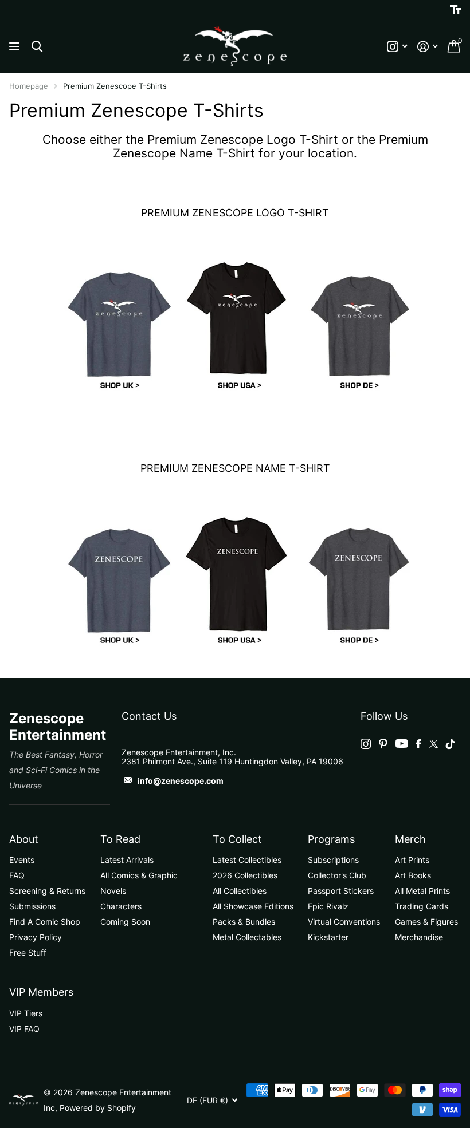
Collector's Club (337, 875)
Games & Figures (426, 921)
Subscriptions (333, 860)
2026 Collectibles (245, 875)
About (23, 839)
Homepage (28, 85)
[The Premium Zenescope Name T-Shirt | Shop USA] (235, 578)
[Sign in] (427, 47)
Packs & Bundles (244, 921)
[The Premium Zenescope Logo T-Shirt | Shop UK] (115, 323)
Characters (121, 906)
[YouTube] (401, 743)
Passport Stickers (341, 891)
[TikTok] (450, 744)
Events (21, 860)
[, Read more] (397, 47)
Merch (410, 839)
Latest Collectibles (247, 860)
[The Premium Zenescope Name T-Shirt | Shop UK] (115, 578)
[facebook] (418, 743)
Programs (331, 839)
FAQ (17, 875)
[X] (433, 744)
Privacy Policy (35, 937)
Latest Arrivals (127, 860)
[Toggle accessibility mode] (455, 9)
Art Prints (412, 860)
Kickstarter (328, 937)
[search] (37, 47)
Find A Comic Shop (44, 921)
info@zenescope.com (181, 781)
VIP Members (41, 992)
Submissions (32, 906)
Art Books (413, 875)
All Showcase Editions (253, 906)
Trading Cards (421, 906)
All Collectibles (240, 891)
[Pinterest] (383, 744)
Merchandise (419, 937)
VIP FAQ (24, 1029)
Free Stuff (27, 952)
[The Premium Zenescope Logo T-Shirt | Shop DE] (355, 323)
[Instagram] (366, 744)
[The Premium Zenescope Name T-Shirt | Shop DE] (355, 578)
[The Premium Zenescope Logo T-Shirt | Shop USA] (235, 323)
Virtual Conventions (344, 921)
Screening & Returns (47, 891)
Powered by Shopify (98, 1108)
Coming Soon (125, 921)
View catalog (15, 47)
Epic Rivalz (328, 906)
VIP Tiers (25, 1013)
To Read (120, 839)
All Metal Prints (422, 891)
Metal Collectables (247, 937)
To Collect (237, 839)
